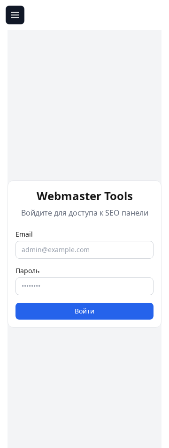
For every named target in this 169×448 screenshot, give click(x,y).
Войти (84, 310)
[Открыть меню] (15, 15)
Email (24, 234)
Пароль (27, 270)
